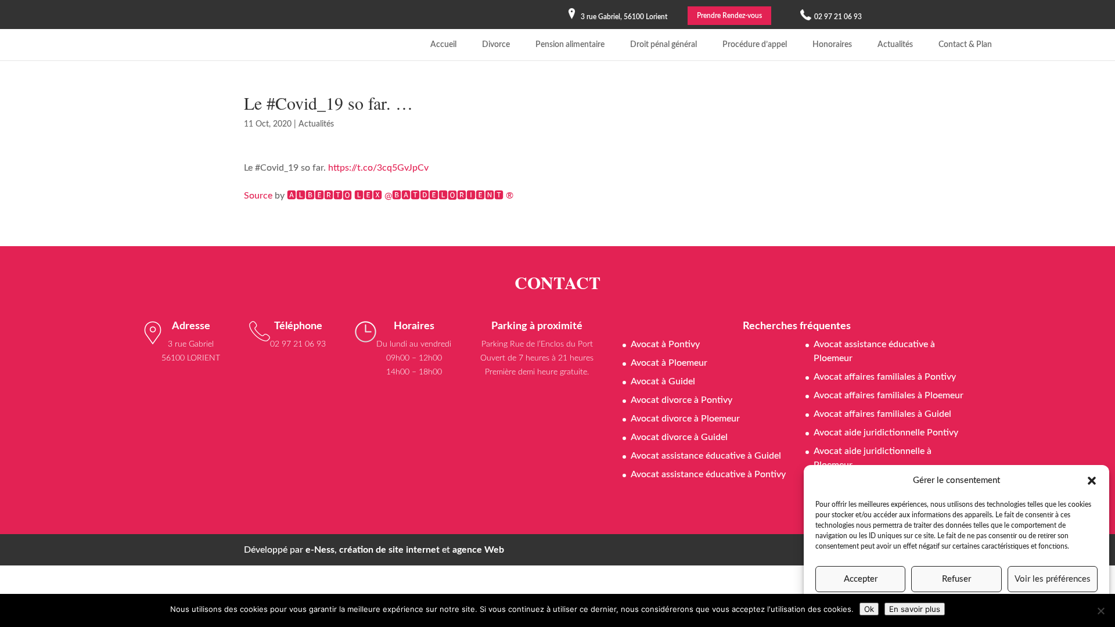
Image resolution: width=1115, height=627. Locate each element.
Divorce (496, 45)
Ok (869, 609)
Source (258, 195)
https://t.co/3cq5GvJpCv (378, 167)
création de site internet (389, 549)
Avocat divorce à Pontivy (681, 400)
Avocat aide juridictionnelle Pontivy (886, 432)
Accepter (860, 579)
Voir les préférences (1053, 579)
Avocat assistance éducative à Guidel (706, 455)
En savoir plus (914, 609)
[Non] (1100, 611)
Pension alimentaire (570, 45)
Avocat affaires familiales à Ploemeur (888, 395)
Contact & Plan (965, 45)
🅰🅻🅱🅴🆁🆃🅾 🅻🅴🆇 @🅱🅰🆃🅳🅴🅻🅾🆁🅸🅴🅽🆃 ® (400, 195)
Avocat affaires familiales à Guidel (882, 414)
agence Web (478, 549)
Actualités (895, 45)
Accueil (443, 45)
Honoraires (832, 45)
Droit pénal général (663, 45)
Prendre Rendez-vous (729, 15)
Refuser (956, 579)
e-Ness (319, 549)
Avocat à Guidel (663, 381)
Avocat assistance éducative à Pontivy (708, 474)
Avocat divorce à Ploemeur (685, 418)
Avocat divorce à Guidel (679, 437)
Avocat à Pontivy (665, 344)
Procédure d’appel (754, 45)
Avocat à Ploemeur (669, 362)
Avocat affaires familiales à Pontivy (885, 376)
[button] (1092, 481)
